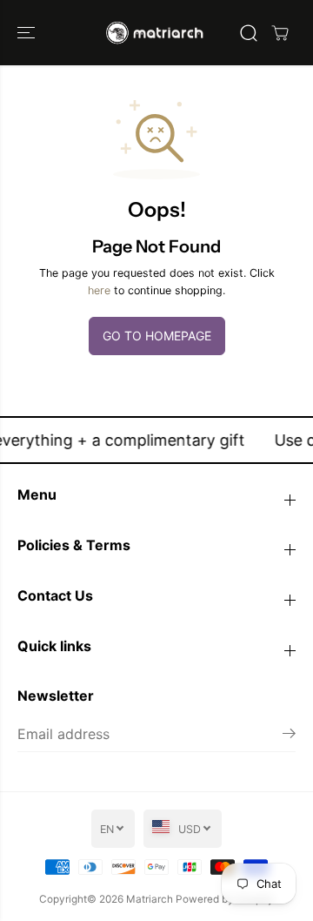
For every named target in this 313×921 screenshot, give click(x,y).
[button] (27, 32)
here (99, 290)
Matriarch (149, 899)
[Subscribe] (289, 736)
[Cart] (280, 33)
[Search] (248, 33)
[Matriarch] (157, 33)
